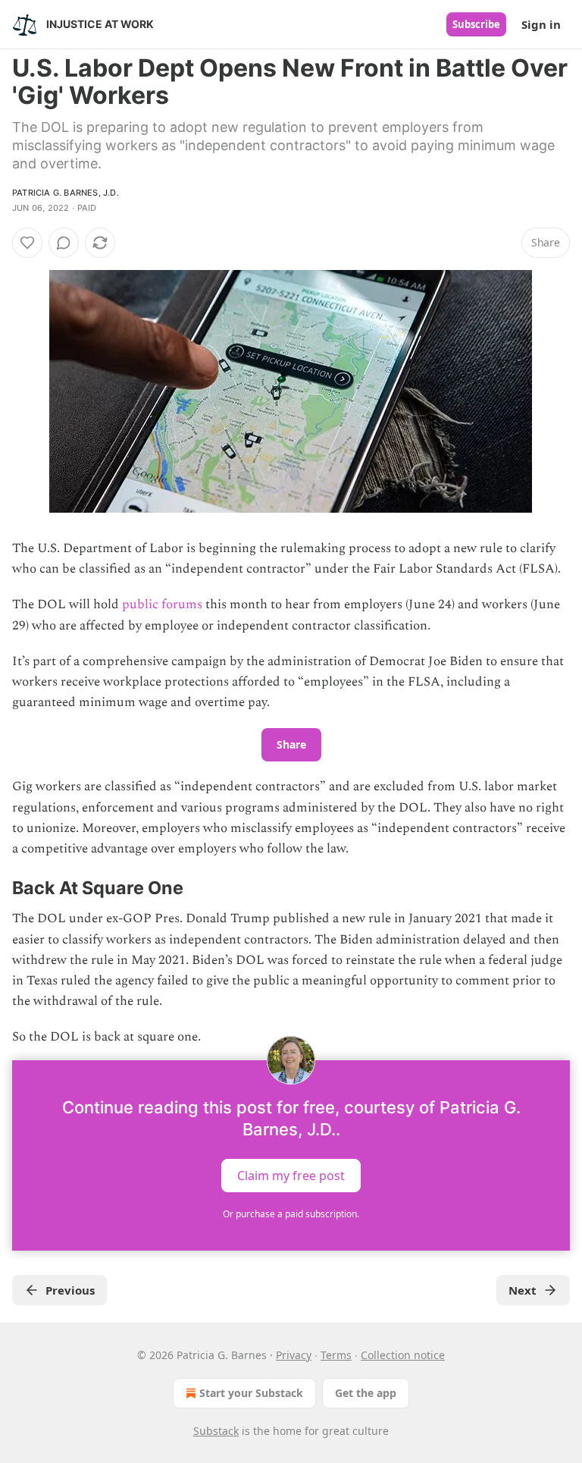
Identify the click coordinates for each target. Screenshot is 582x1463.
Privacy (293, 1355)
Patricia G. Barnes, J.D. (65, 192)
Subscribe (476, 24)
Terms (336, 1355)
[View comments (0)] (63, 243)
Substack (216, 1431)
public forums (162, 604)
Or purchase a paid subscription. (291, 1213)
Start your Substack (251, 1393)
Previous (70, 1290)
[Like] (27, 243)
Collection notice (403, 1355)
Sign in (541, 24)
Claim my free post (291, 1174)
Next (522, 1290)
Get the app (365, 1393)
